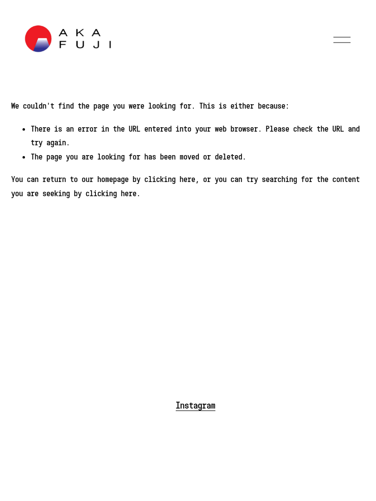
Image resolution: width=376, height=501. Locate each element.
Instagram (195, 404)
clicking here (169, 179)
